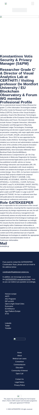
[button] (32, 3)
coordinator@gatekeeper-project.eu (16, 272)
